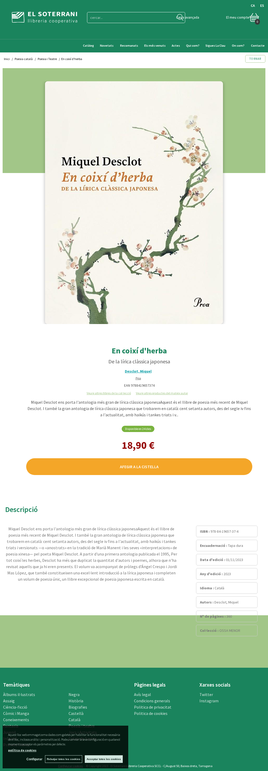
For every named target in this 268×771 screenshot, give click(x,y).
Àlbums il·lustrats (19, 694)
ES (262, 5)
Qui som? (192, 45)
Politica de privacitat (152, 707)
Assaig (9, 700)
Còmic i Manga (16, 713)
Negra (74, 694)
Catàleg (88, 45)
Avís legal (142, 694)
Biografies (78, 707)
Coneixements (16, 719)
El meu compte (237, 17)
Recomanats (129, 45)
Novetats (107, 45)
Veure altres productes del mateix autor (162, 393)
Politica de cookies (151, 713)
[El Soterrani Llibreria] (44, 20)
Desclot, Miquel (138, 371)
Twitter (206, 694)
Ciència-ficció (15, 707)
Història (76, 700)
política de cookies (22, 750)
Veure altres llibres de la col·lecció (109, 393)
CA (253, 5)
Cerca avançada (187, 17)
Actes (176, 45)
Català (74, 719)
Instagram (209, 700)
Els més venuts (155, 45)
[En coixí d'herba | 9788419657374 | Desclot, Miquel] (134, 202)
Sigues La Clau (215, 45)
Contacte (258, 45)
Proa (138, 378)
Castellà (76, 713)
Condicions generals (152, 700)
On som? (238, 45)
